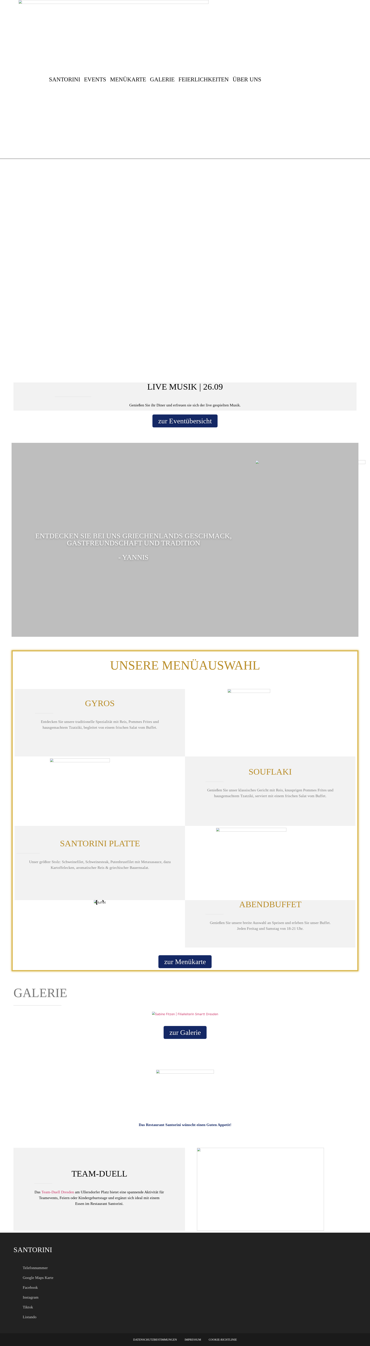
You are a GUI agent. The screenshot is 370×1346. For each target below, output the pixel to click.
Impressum (193, 1339)
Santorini (64, 79)
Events (95, 79)
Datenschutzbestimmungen (155, 1339)
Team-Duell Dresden (57, 1192)
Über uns (247, 79)
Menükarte (128, 79)
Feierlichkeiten (203, 79)
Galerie (162, 79)
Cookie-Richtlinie (223, 1339)
